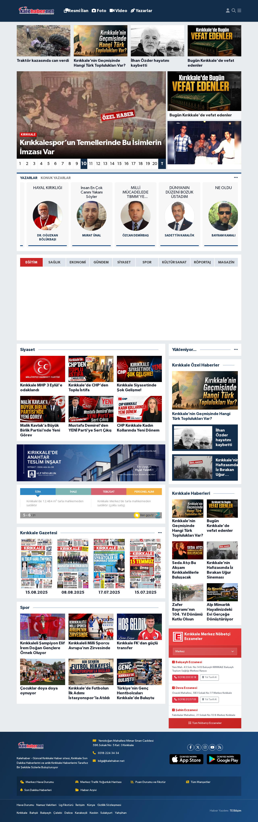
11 (90, 163)
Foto (101, 11)
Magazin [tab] (226, 262)
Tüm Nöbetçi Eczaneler (207, 723)
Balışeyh (45, 812)
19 (148, 164)
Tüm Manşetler (200, 782)
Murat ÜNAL (83, 235)
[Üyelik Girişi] (228, 10)
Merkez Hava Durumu (40, 782)
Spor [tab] (147, 262)
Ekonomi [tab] (78, 262)
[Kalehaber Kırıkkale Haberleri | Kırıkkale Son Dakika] (38, 11)
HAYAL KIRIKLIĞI (39, 188)
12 (98, 164)
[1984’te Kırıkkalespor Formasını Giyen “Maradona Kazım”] (204, 142)
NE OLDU (215, 188)
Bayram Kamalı (215, 235)
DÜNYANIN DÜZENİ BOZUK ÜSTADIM (171, 192)
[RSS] (219, 747)
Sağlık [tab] (54, 262)
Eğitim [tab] (31, 262)
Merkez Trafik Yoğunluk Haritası (101, 782)
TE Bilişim (235, 810)
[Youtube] (212, 747)
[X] (198, 747)
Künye (91, 804)
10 (84, 164)
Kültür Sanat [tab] (174, 262)
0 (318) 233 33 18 (187, 677)
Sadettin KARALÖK (171, 235)
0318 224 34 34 (108, 753)
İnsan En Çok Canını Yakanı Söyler (83, 192)
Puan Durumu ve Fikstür (150, 782)
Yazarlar (144, 11)
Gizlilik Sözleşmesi (109, 804)
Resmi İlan (78, 11)
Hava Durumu (25, 804)
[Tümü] (160, 533)
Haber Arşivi (89, 790)
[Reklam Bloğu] (91, 463)
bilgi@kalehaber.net (111, 760)
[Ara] (234, 10)
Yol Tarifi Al (211, 677)
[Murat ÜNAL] (83, 215)
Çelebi (57, 812)
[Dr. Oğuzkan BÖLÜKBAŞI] (39, 215)
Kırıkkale (22, 812)
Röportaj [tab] (202, 262)
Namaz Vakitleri (46, 804)
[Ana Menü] (239, 10)
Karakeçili (81, 812)
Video (121, 11)
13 (105, 164)
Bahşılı (34, 812)
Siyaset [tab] (124, 262)
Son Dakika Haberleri (38, 790)
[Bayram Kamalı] (215, 215)
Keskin (94, 812)
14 (112, 164)
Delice (68, 812)
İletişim (80, 804)
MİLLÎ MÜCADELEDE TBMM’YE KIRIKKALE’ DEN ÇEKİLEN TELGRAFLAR (127, 192)
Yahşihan (121, 812)
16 (126, 164)
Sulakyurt (106, 812)
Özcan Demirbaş (127, 235)
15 (119, 164)
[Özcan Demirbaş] (127, 215)
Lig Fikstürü (66, 804)
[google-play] (223, 759)
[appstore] (186, 759)
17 (133, 164)
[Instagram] (205, 747)
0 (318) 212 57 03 (187, 699)
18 (140, 164)
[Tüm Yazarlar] (236, 178)
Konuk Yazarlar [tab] (56, 178)
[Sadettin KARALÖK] (171, 215)
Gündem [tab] (101, 262)
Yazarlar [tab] (28, 178)
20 (154, 164)
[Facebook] (190, 747)
